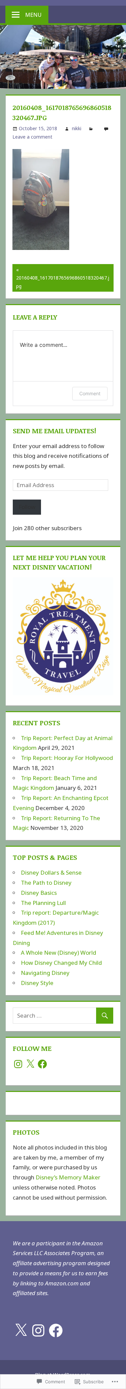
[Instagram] (18, 1064)
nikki (76, 128)
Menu (33, 15)
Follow (26, 507)
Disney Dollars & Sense (51, 872)
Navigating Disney (45, 973)
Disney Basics (39, 893)
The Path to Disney (46, 882)
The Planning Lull (43, 903)
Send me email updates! (54, 430)
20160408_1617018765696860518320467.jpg (60, 277)
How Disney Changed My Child (61, 962)
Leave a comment (32, 137)
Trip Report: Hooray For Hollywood (67, 758)
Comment (89, 393)
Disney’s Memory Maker (68, 1177)
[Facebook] (42, 1064)
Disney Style (37, 983)
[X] (30, 1064)
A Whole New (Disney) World (58, 952)
